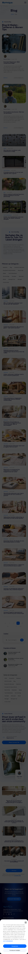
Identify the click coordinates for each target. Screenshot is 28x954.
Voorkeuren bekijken (14, 950)
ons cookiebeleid (8, 941)
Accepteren (15, 946)
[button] (25, 922)
